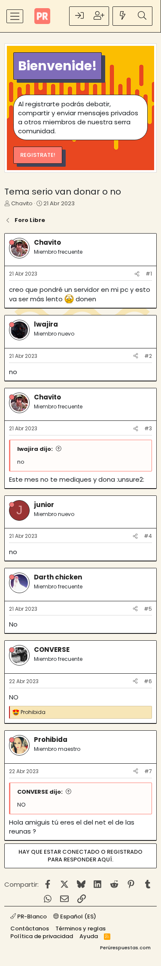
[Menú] (14, 16)
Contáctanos (29, 928)
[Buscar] (142, 16)
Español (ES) (77, 916)
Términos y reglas (80, 928)
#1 (149, 273)
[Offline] (12, 242)
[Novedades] (123, 16)
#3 (148, 428)
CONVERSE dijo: (40, 792)
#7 (148, 771)
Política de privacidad (41, 936)
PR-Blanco (31, 916)
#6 (148, 681)
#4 (148, 536)
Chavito (22, 203)
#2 (148, 356)
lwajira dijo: (35, 449)
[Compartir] (137, 274)
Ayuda (88, 936)
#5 (148, 608)
